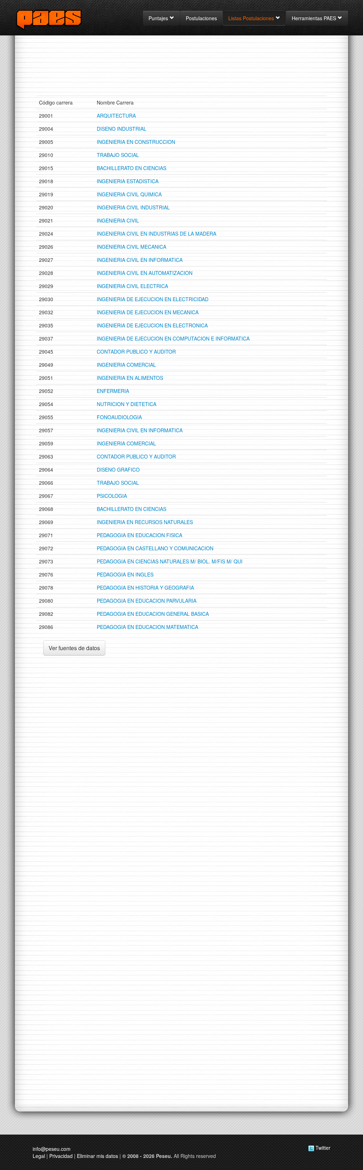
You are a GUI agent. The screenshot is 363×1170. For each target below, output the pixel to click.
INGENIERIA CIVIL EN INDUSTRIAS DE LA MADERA (156, 233)
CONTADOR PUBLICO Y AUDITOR (136, 351)
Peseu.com (57, 19)
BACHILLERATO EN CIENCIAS (131, 167)
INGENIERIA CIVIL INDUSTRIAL (133, 207)
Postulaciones (201, 18)
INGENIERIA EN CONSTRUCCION (136, 141)
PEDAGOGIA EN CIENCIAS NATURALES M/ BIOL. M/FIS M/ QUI (169, 561)
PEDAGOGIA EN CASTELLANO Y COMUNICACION (155, 548)
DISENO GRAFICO (118, 469)
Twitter (322, 1147)
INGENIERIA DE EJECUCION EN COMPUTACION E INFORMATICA (173, 338)
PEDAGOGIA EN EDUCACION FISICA (139, 535)
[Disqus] (181, 790)
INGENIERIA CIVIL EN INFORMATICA (140, 259)
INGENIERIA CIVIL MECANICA (131, 246)
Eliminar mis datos (97, 1155)
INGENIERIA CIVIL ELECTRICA (132, 285)
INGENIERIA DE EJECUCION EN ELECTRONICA (152, 325)
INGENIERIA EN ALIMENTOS (130, 377)
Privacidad (61, 1155)
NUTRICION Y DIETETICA (126, 403)
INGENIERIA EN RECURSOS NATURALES (145, 521)
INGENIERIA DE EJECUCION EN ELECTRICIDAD (152, 299)
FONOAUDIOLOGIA (119, 417)
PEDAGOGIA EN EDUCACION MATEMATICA (147, 626)
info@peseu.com (52, 1148)
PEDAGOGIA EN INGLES (125, 574)
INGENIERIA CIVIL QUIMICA (129, 194)
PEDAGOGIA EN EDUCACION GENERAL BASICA (153, 613)
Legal (39, 1155)
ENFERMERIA (113, 390)
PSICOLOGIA (112, 495)
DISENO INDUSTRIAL (121, 128)
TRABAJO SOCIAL (118, 154)
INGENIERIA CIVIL (118, 220)
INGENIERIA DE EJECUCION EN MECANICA (148, 312)
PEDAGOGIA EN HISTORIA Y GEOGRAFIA (145, 587)
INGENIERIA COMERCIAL (126, 364)
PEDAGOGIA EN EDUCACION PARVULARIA (146, 600)
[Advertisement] (181, 73)
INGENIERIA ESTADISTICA (127, 181)
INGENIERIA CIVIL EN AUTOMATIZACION (144, 272)
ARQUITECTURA (116, 115)
